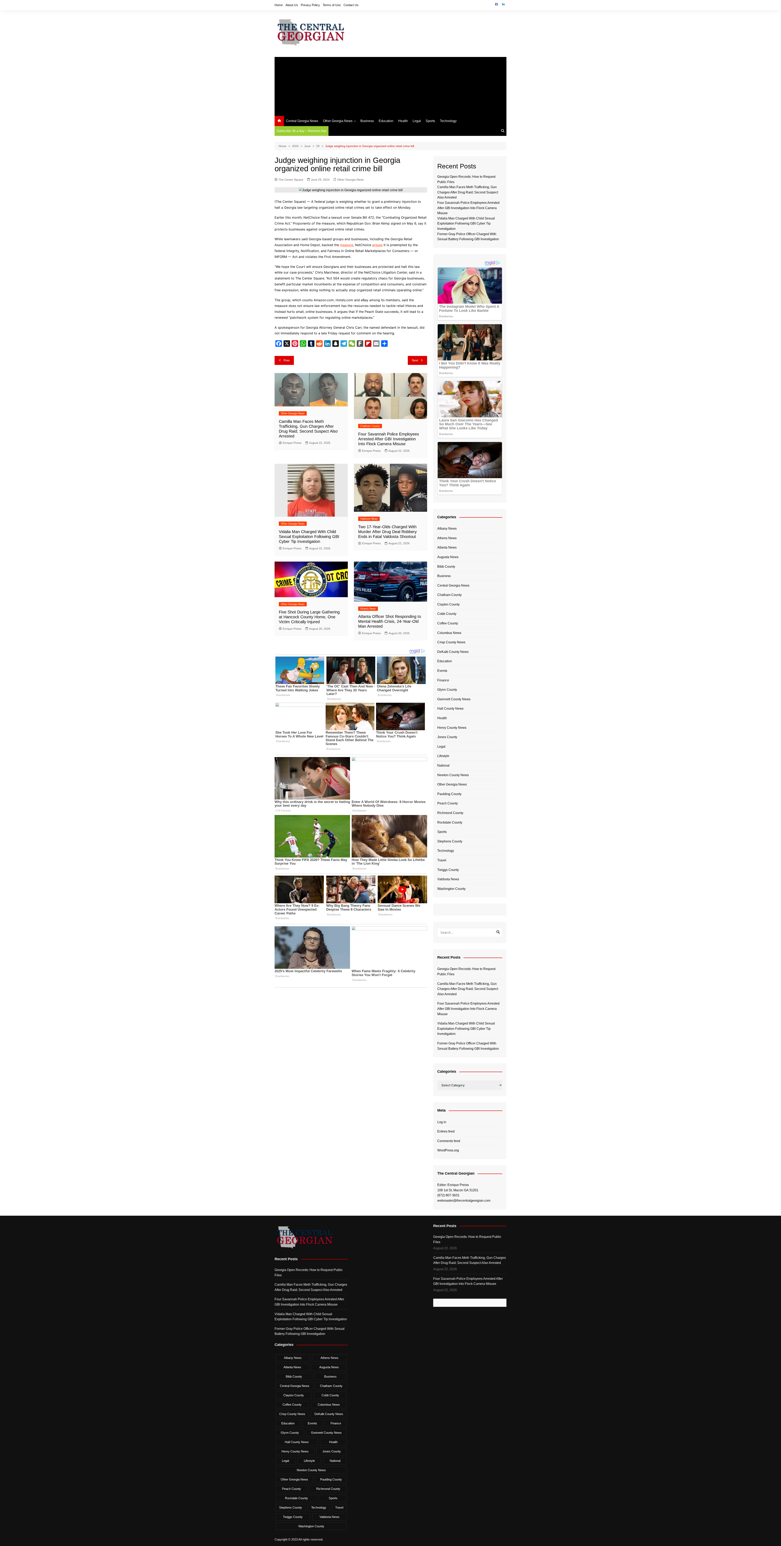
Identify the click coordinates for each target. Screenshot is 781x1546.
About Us (292, 5)
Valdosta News (369, 518)
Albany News (447, 528)
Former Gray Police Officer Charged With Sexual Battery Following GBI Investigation (468, 1046)
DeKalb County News (453, 652)
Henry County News (451, 727)
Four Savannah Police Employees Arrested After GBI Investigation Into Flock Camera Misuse (388, 439)
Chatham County (370, 426)
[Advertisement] (390, 85)
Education (386, 121)
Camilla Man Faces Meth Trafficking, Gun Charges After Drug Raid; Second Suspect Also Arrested (467, 192)
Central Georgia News (302, 121)
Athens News (447, 538)
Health (403, 121)
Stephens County (449, 841)
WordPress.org (448, 1150)
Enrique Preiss (292, 442)
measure (346, 245)
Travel (441, 860)
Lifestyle (443, 756)
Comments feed (448, 1141)
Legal (417, 121)
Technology (448, 121)
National (443, 765)
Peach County (447, 803)
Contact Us (351, 5)
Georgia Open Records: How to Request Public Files (466, 971)
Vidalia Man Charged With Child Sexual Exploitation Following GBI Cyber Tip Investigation (309, 536)
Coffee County (447, 623)
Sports (430, 121)
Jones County (447, 737)
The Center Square (290, 179)
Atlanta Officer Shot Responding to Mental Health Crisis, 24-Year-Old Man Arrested (389, 621)
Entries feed (446, 1131)
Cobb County (446, 613)
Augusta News (447, 557)
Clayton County (448, 604)
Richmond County (450, 813)
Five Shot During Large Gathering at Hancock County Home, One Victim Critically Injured (309, 617)
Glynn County (447, 689)
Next (415, 360)
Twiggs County (448, 870)
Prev (287, 360)
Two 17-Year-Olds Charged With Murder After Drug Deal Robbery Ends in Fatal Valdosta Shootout (387, 532)
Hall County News (450, 708)
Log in (441, 1122)
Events (442, 670)
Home (279, 5)
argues (377, 245)
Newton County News (453, 775)
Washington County (451, 888)
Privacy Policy (310, 5)
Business (367, 121)
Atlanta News (368, 608)
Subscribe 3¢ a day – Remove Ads (301, 131)
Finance (443, 680)
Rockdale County (449, 822)
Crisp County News (451, 642)
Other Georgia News (337, 121)
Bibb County (446, 566)
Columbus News (449, 633)
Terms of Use (332, 5)
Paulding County (449, 794)
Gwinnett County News (453, 699)
